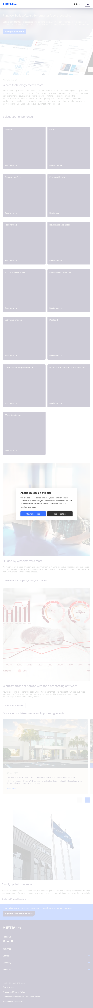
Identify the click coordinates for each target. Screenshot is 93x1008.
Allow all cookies (33, 514)
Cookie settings (60, 514)
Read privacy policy (28, 507)
